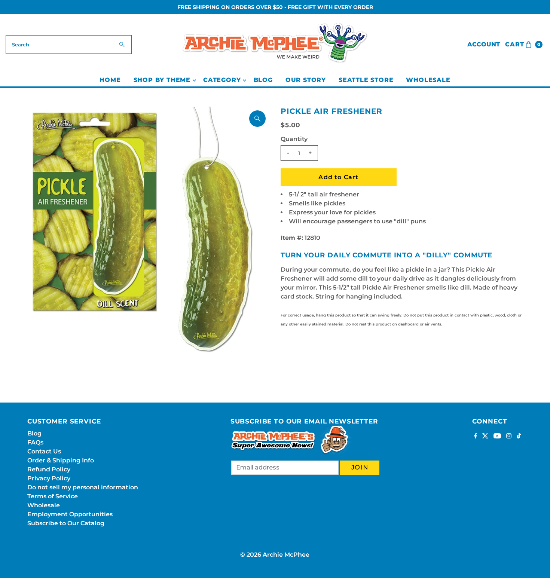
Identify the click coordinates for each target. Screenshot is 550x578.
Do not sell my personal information (82, 487)
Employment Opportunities (70, 514)
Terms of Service (52, 496)
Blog (263, 79)
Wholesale (428, 79)
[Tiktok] (519, 436)
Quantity (294, 139)
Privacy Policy (48, 478)
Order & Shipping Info (60, 460)
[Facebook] (475, 436)
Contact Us (44, 451)
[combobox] (69, 44)
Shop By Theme (162, 79)
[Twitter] (485, 436)
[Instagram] (508, 436)
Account (483, 44)
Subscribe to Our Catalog (65, 523)
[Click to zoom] (257, 118)
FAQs (35, 442)
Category (222, 79)
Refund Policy (48, 469)
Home (110, 79)
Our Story (305, 79)
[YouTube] (497, 436)
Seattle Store (366, 79)
